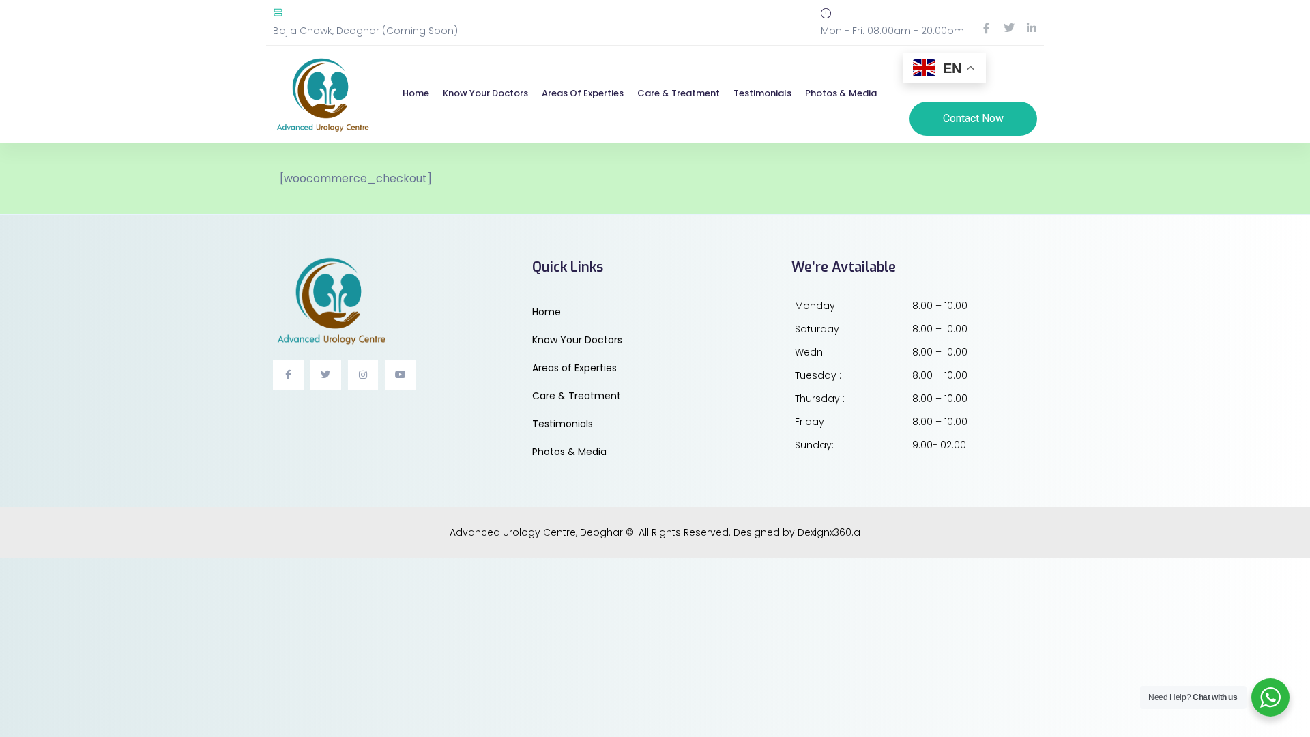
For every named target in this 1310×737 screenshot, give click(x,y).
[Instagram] (363, 375)
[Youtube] (400, 375)
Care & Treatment (678, 93)
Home (416, 93)
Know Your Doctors (485, 93)
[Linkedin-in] (1031, 28)
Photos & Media (841, 93)
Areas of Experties (583, 93)
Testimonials (762, 93)
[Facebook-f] (986, 28)
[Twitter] (1009, 28)
